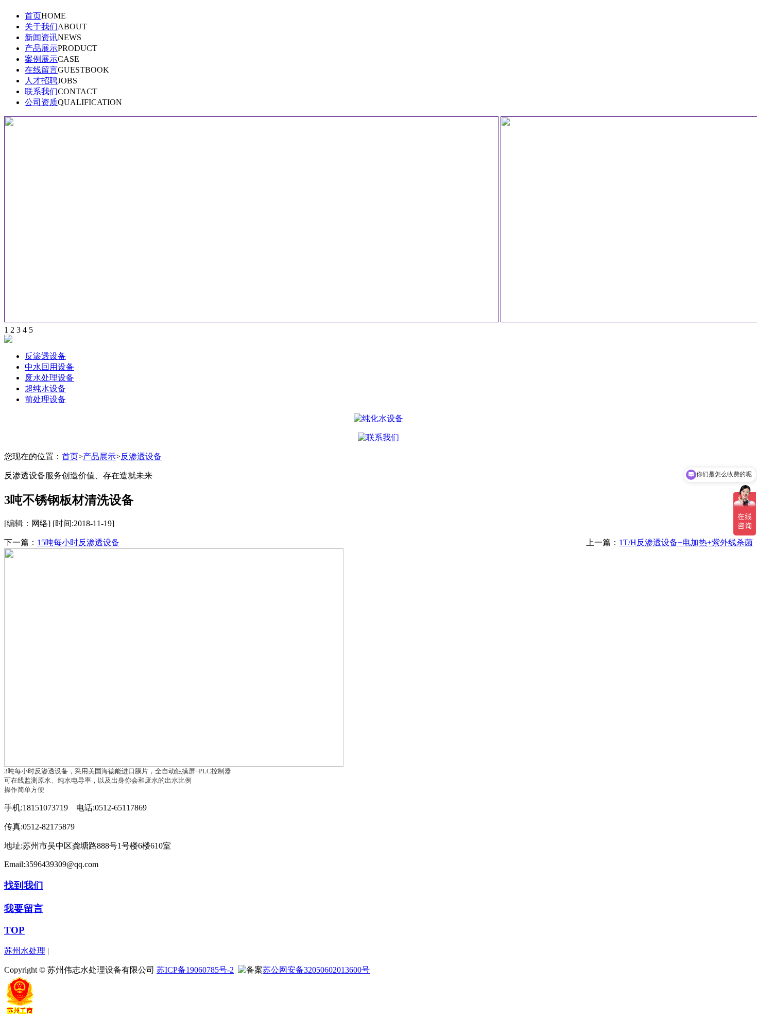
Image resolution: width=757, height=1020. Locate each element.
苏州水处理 (24, 950)
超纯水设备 (45, 388)
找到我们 (23, 885)
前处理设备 (45, 399)
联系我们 (41, 91)
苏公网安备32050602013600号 (316, 969)
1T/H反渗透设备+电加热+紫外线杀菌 (686, 542)
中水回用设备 (49, 366)
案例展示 (41, 59)
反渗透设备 (45, 356)
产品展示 (41, 48)
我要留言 (23, 908)
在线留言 (41, 69)
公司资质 (41, 102)
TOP (14, 930)
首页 (33, 15)
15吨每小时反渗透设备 (78, 542)
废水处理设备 (49, 377)
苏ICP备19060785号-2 (195, 969)
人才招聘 (41, 80)
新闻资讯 (41, 37)
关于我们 (41, 26)
